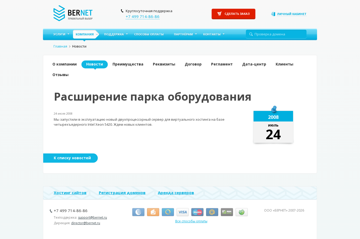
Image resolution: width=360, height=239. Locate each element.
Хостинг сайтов (70, 192)
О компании (64, 64)
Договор (193, 64)
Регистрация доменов (122, 192)
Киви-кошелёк (168, 212)
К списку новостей (72, 157)
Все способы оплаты (191, 221)
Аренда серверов (176, 192)
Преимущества (128, 64)
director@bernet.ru (85, 223)
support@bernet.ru (92, 217)
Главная (60, 46)
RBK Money (227, 212)
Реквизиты (164, 64)
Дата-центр (254, 64)
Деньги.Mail (212, 212)
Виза (182, 212)
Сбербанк (241, 212)
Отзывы (60, 74)
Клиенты (284, 64)
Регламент (222, 64)
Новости (94, 64)
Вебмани (138, 212)
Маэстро (197, 212)
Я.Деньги (153, 212)
